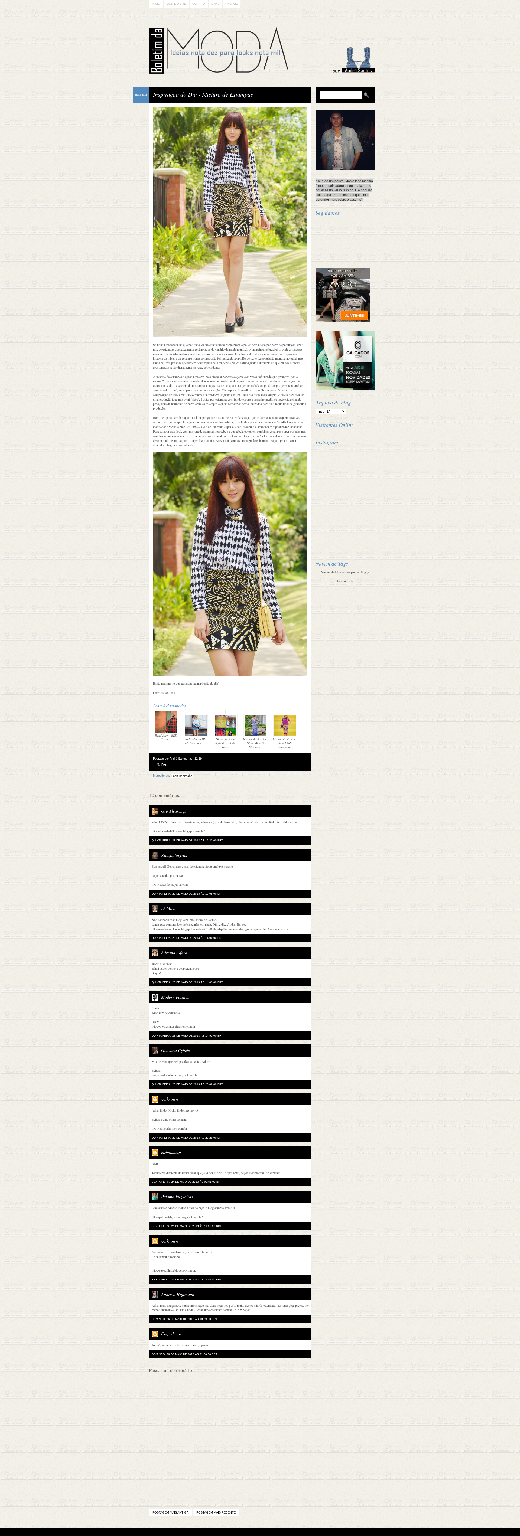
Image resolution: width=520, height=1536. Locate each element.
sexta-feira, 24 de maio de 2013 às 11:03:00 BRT (187, 1226)
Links (215, 3)
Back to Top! (292, 1532)
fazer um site (345, 581)
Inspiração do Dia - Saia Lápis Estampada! (285, 743)
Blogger (245, 1532)
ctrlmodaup (171, 1152)
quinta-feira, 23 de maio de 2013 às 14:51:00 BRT (187, 1035)
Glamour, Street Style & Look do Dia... (225, 743)
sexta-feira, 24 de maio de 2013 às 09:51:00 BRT (187, 1181)
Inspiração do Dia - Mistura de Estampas (203, 94)
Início (156, 3)
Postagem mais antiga (170, 1512)
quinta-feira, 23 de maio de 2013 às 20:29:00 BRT (187, 1137)
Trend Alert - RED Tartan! (166, 737)
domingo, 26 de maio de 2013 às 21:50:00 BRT (184, 1354)
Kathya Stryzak (174, 855)
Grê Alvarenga (174, 811)
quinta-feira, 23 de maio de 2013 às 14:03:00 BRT (187, 982)
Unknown (169, 1099)
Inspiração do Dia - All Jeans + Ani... (195, 741)
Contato (198, 3)
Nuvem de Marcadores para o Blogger (345, 572)
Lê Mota (168, 908)
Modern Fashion (175, 997)
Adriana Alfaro (174, 952)
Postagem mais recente (216, 1512)
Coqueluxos (171, 1333)
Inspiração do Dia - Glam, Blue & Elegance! (255, 743)
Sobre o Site (176, 3)
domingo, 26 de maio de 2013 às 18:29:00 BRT (184, 1319)
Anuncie (232, 3)
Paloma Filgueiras (177, 1196)
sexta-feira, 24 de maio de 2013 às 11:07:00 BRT (187, 1279)
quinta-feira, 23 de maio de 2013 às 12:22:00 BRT (187, 840)
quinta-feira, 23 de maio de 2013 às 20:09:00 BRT (187, 1084)
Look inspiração (181, 775)
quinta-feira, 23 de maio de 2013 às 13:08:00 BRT (187, 893)
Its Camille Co (195, 426)
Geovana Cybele (175, 1050)
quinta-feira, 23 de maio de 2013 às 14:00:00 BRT (187, 937)
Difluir (274, 1532)
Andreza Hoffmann (177, 1294)
